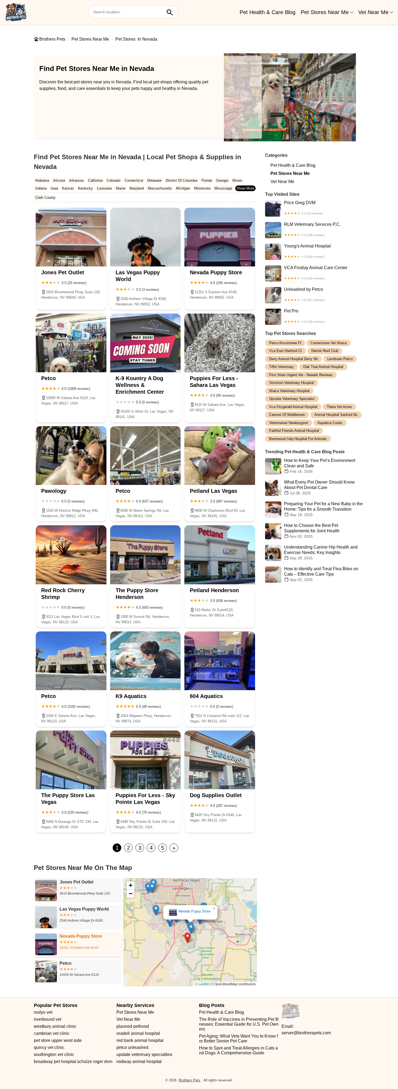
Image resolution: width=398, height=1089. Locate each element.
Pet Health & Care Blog (267, 12)
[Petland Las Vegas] (219, 455)
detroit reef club (324, 351)
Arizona (59, 180)
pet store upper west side (58, 1040)
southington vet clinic (54, 1054)
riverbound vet (47, 1019)
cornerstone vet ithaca (329, 343)
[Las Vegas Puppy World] (145, 237)
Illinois (237, 180)
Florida (206, 180)
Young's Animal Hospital (307, 251)
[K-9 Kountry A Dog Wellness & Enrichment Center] (145, 343)
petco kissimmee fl (285, 343)
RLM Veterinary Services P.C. (312, 229)
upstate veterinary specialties (144, 1054)
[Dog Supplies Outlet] (219, 760)
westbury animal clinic (55, 1026)
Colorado (113, 180)
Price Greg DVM (303, 207)
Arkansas (76, 180)
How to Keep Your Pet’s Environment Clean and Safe (319, 466)
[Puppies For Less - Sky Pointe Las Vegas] (145, 760)
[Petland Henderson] (219, 554)
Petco (194, 911)
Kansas (68, 188)
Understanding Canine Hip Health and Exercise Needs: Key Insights (321, 552)
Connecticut (134, 180)
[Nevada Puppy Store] (219, 237)
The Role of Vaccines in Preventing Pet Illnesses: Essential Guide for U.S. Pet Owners (239, 1024)
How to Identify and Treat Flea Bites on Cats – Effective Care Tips (321, 574)
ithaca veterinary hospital (289, 391)
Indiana (41, 188)
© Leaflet (201, 984)
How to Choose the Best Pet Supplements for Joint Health (312, 531)
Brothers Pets (52, 39)
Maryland (136, 188)
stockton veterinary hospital (291, 383)
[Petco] (71, 343)
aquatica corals (330, 423)
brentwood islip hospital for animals (298, 439)
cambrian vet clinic (52, 1033)
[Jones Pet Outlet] (71, 237)
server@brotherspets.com (306, 1033)
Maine (120, 188)
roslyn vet (43, 1012)
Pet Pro (304, 316)
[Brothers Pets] (16, 12)
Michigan (183, 188)
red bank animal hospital (140, 1040)
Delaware (154, 180)
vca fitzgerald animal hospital (293, 407)
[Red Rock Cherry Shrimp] (71, 554)
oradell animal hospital (138, 1033)
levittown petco (340, 359)
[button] (229, 976)
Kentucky (85, 188)
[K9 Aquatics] (145, 660)
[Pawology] (71, 455)
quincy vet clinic (49, 1047)
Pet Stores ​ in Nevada (136, 39)
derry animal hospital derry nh (293, 359)
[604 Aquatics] (219, 660)
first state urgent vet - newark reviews (300, 375)
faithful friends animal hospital (294, 431)
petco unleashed (132, 1047)
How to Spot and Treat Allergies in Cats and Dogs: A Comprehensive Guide (238, 1050)
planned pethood (132, 1026)
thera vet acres (339, 407)
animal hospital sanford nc (336, 415)
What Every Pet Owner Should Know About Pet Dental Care (319, 487)
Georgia (222, 180)
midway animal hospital (139, 1061)
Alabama (42, 180)
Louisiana (104, 188)
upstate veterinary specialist (292, 399)
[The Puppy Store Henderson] (145, 554)
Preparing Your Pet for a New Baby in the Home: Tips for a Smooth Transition (323, 509)
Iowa (54, 188)
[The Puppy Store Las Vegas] (71, 760)
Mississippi (223, 188)
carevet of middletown (287, 415)
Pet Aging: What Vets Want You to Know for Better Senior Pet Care (238, 1038)
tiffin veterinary (281, 367)
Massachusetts (160, 188)
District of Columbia (181, 180)
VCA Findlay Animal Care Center (315, 272)
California (95, 180)
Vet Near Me (373, 12)
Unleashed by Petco (304, 294)
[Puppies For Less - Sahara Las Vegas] (219, 343)
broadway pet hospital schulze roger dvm (73, 1061)
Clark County (45, 197)
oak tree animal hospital (323, 367)
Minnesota (202, 188)
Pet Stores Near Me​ (325, 12)
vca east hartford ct (285, 351)
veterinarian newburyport (288, 423)
